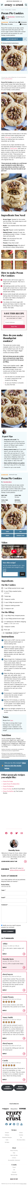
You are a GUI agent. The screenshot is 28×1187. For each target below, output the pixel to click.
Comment (4, 904)
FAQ (14, 1152)
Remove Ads (20, 535)
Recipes (14, 1130)
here (11, 720)
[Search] (26, 5)
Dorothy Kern (11, 16)
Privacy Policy (23, 1183)
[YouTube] (21, 1125)
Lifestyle (14, 1172)
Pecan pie (8, 137)
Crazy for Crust (14, 1116)
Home (2, 9)
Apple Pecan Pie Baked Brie (11, 784)
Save (7, 531)
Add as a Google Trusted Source (11, 43)
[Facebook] (6, 1125)
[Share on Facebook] (6, 833)
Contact (14, 1157)
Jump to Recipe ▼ (12, 39)
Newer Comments (20, 1088)
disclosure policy (8, 78)
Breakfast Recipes (7, 1137)
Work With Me (14, 1155)
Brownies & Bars (21, 1139)
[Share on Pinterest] (11, 833)
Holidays (7, 1135)
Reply (5, 954)
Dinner (21, 1132)
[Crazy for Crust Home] (14, 5)
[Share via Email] (22, 833)
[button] (2, 22)
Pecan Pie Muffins (8, 791)
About (14, 1148)
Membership (14, 1174)
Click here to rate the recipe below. (15, 765)
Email (5, 571)
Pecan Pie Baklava (8, 786)
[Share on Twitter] (17, 833)
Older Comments (7, 1088)
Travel (14, 1167)
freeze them (13, 148)
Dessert (7, 1132)
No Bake (7, 1142)
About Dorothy (14, 1150)
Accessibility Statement (14, 1160)
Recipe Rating (5, 884)
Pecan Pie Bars (7, 789)
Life (14, 1169)
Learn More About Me (9, 861)
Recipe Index (8, 9)
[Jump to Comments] (25, 39)
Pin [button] (20, 531)
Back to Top (14, 1179)
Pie (21, 1137)
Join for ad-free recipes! (12, 1)
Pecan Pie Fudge (8, 781)
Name (3, 890)
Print (7, 535)
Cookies (14, 9)
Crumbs (14, 1165)
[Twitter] (10, 1125)
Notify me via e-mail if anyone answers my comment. (11, 926)
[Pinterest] (14, 1125)
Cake (7, 1139)
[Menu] (2, 5)
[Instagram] (17, 1125)
